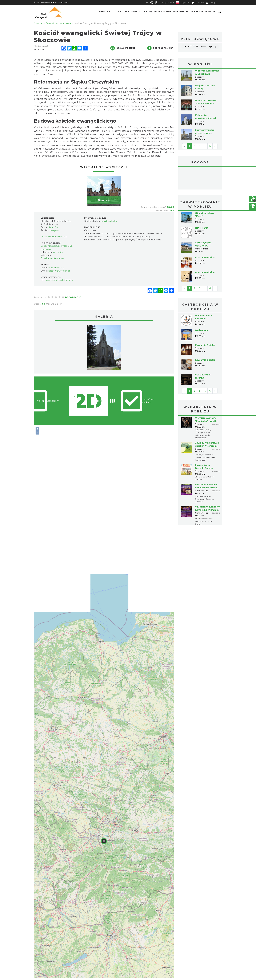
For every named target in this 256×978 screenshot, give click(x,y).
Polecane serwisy (203, 11)
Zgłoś (170, 207)
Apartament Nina (205, 257)
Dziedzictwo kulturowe (52, 258)
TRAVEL (60, 2)
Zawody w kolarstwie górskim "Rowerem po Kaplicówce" (207, 445)
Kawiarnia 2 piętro (205, 345)
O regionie (103, 11)
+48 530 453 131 (57, 267)
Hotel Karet (201, 228)
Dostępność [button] (166, 2)
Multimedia (181, 11)
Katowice (200, 178)
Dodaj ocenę (73, 297)
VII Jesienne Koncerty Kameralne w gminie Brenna (207, 509)
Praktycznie (162, 11)
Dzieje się (145, 11)
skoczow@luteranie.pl (58, 270)
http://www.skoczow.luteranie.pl (57, 280)
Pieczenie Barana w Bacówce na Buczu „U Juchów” (206, 487)
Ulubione (199, 2)
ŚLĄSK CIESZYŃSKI (42, 2)
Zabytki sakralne (109, 221)
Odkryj (117, 11)
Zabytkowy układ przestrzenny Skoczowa (204, 133)
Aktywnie (130, 11)
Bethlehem (201, 330)
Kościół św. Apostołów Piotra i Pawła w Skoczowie (206, 118)
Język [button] (185, 2)
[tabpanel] (104, 191)
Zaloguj (212, 2)
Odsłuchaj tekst (125, 48)
